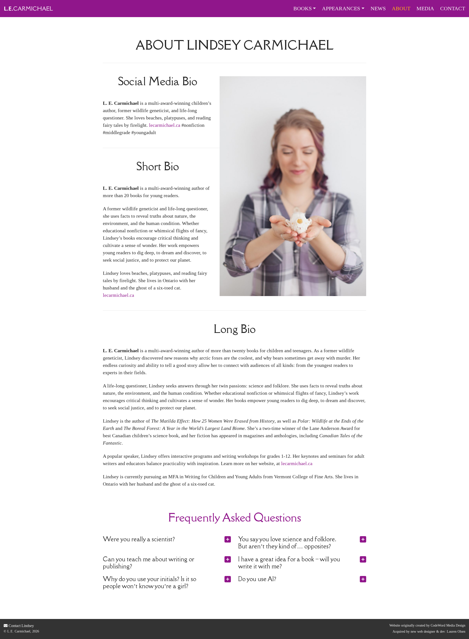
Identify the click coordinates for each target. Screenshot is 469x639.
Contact (452, 8)
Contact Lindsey (21, 626)
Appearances (341, 8)
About (401, 8)
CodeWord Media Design (448, 625)
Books (302, 8)
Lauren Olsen (456, 631)
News (378, 8)
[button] (223, 539)
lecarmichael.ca (164, 125)
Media (425, 8)
